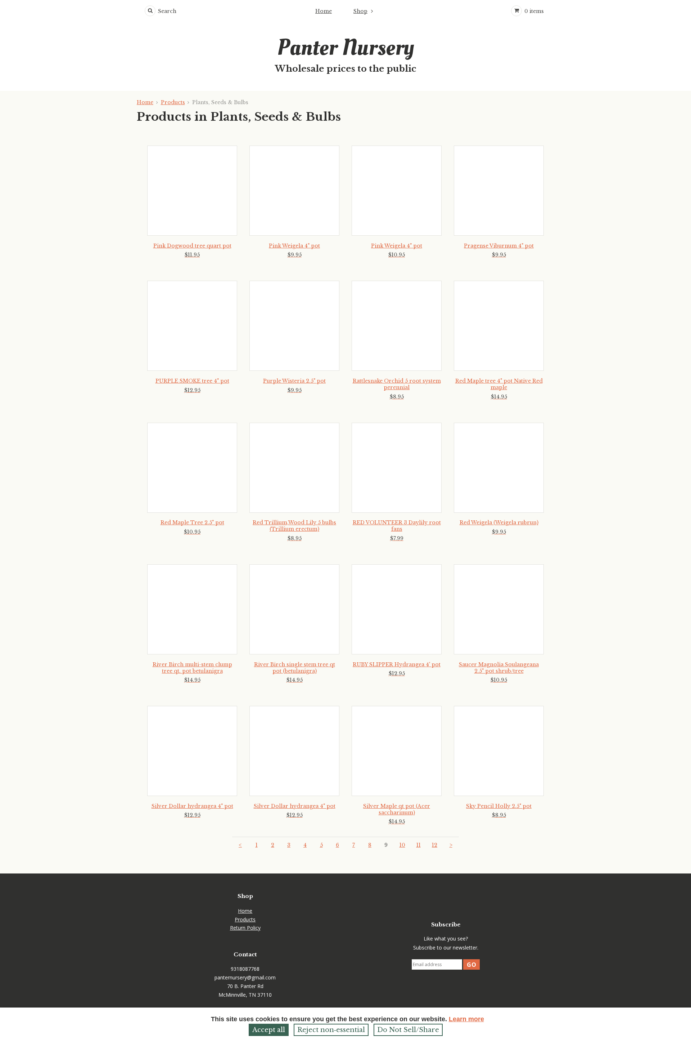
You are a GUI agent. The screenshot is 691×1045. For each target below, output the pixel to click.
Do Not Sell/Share (408, 1030)
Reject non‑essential (331, 1030)
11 (418, 845)
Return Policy (245, 927)
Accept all (268, 1030)
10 (402, 845)
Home (323, 11)
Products (173, 102)
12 (434, 845)
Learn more (466, 1019)
